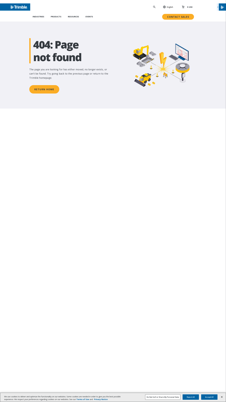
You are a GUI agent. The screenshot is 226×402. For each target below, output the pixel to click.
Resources (73, 16)
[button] (167, 7)
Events (89, 16)
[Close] (222, 397)
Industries (38, 16)
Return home (44, 89)
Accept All (209, 397)
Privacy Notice (101, 399)
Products (56, 16)
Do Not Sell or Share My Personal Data (163, 397)
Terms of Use (82, 399)
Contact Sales (178, 16)
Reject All (191, 397)
